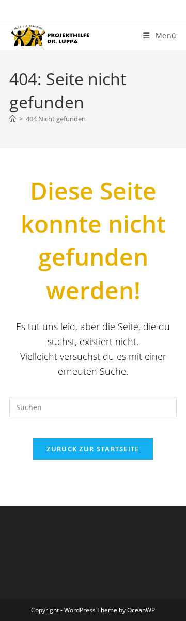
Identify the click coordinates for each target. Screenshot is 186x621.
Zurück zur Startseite (93, 448)
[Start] (12, 118)
